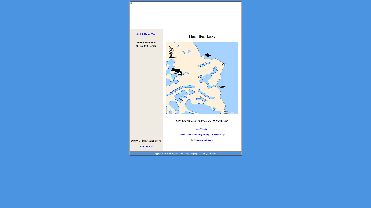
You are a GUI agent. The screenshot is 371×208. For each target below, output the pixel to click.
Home (182, 134)
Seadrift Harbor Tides (146, 34)
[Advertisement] (146, 93)
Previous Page (218, 134)
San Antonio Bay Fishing (198, 134)
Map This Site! (146, 146)
